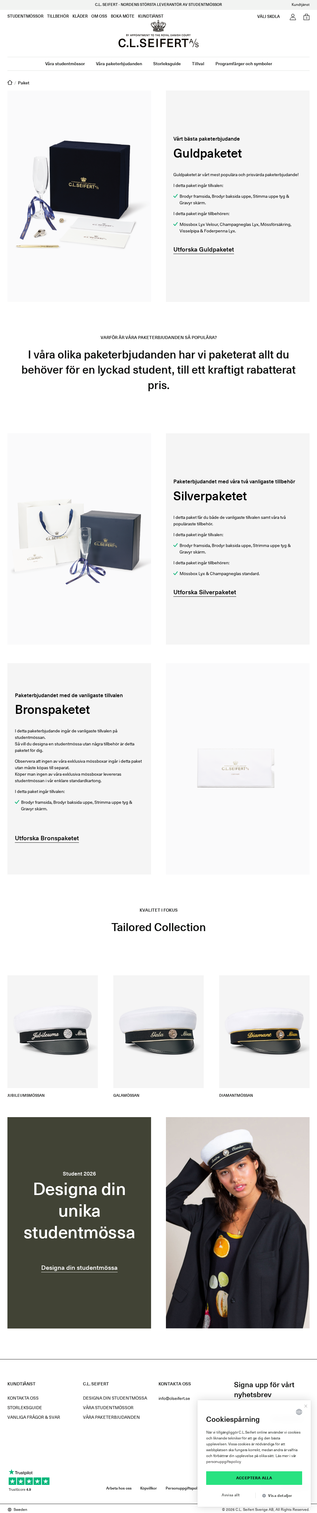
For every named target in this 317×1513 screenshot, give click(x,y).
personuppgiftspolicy (223, 1462)
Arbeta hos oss (119, 1488)
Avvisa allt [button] (231, 1495)
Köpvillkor (148, 1488)
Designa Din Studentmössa (115, 1398)
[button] (279, 1496)
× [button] (306, 1405)
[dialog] (254, 1453)
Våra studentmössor (65, 64)
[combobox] (299, 1412)
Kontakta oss (23, 1398)
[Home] (10, 83)
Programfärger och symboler (243, 64)
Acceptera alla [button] (254, 1478)
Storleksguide (167, 64)
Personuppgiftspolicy (184, 1488)
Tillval (198, 64)
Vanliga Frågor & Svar (33, 1417)
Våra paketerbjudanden (119, 64)
